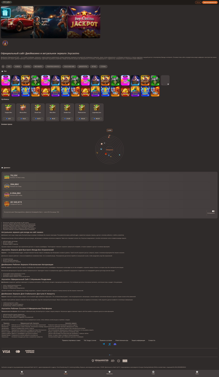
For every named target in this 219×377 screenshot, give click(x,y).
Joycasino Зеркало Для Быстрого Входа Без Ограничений (19, 224)
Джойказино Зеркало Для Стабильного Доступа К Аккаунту (19, 228)
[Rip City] (35, 80)
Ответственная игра (121, 340)
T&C (58, 212)
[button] (54, 66)
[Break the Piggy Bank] (5, 91)
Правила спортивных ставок (71, 340)
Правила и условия (106, 340)
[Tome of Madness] (15, 80)
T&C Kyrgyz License (90, 340)
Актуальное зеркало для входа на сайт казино (16, 222)
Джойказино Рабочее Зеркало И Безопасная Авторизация (19, 225)
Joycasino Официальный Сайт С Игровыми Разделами (18, 226)
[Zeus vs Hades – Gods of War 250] (35, 91)
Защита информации (138, 340)
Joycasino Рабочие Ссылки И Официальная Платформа (19, 229)
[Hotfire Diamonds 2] (165, 80)
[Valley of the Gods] (15, 91)
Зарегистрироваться (210, 2)
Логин (198, 2)
